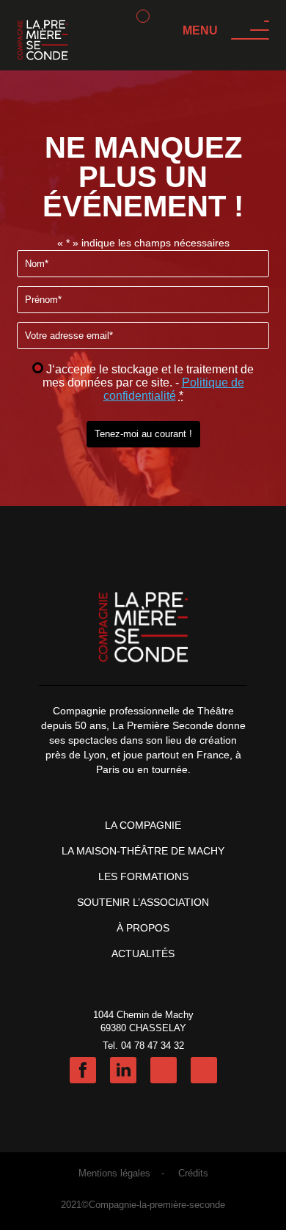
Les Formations (143, 876)
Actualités (143, 953)
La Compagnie (143, 825)
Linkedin (123, 1070)
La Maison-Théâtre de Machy (143, 851)
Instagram (163, 1070)
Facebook (83, 1070)
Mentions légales (114, 1173)
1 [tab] (143, 16)
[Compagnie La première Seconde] (42, 41)
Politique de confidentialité (173, 389)
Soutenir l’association (143, 902)
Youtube (204, 1070)
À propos (143, 928)
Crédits (193, 1173)
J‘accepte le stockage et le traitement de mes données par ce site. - (148, 382)
